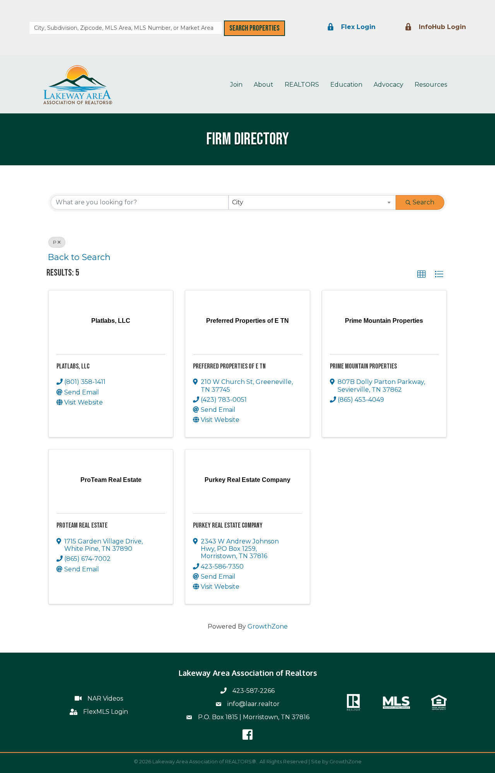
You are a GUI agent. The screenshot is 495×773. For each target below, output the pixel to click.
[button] (421, 274)
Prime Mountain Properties (363, 366)
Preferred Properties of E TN (229, 366)
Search (423, 202)
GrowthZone (268, 626)
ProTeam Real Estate (82, 525)
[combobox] (125, 27)
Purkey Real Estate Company (228, 525)
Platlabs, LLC (72, 366)
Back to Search (79, 257)
